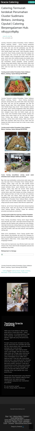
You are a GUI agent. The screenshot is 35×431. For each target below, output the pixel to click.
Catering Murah (16, 270)
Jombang (27, 270)
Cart (10, 416)
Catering (5, 270)
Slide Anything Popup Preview (23, 423)
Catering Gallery (17, 416)
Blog (6, 416)
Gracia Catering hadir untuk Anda (13, 419)
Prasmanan (25, 272)
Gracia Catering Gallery (17, 418)
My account (8, 421)
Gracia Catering (10, 2)
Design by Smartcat (16, 426)
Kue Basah (26, 419)
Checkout (26, 416)
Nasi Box (14, 421)
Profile (5, 423)
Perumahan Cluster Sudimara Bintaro (11, 272)
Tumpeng (11, 423)
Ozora (20, 421)
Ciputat (22, 270)
